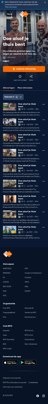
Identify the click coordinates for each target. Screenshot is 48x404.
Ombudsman (29, 339)
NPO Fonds (29, 335)
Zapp (5, 335)
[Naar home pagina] (24, 14)
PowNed (28, 277)
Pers (4, 317)
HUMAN (6, 282)
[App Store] (10, 362)
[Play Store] (28, 362)
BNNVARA (6, 273)
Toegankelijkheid (9, 312)
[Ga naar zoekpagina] (37, 14)
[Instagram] (43, 396)
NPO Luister (7, 349)
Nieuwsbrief (29, 308)
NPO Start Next (8, 339)
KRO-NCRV (7, 286)
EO (4, 277)
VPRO (27, 282)
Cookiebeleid (33, 382)
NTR (26, 268)
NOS (4, 295)
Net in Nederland (31, 344)
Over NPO (6, 308)
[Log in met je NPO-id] (43, 14)
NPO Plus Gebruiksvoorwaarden (15, 382)
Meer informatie (11, 7)
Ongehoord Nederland (33, 273)
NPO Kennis (29, 330)
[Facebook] (37, 396)
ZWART (27, 291)
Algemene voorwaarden (12, 378)
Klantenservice (30, 317)
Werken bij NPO (30, 312)
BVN (4, 344)
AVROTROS (7, 268)
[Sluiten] (45, 2)
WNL (26, 286)
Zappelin (6, 330)
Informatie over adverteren (13, 387)
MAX (4, 291)
